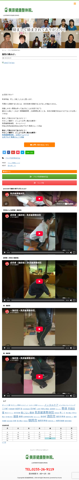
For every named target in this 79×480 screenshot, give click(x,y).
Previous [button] (2, 33)
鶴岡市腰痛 (60, 421)
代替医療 (11, 409)
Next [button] (77, 33)
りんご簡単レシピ (14, 163)
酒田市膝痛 (10, 421)
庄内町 (33, 408)
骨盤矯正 (25, 421)
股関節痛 (57, 413)
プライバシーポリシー (42, 450)
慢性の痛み (45, 409)
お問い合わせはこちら (40, 145)
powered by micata (56, 477)
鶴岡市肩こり (52, 421)
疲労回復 (17, 413)
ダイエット (41, 405)
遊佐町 (43, 416)
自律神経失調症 (28, 417)
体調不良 (19, 409)
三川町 (5, 408)
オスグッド (24, 405)
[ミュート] (71, 252)
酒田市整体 (60, 416)
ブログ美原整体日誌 (12, 158)
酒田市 (51, 416)
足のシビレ (37, 417)
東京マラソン (9, 413)
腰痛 (15, 416)
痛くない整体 (27, 412)
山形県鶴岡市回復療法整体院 (39, 463)
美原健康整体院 (44, 412)
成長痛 (52, 409)
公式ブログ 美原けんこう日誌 (13, 137)
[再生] (5, 252)
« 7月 (4, 442)
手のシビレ (58, 409)
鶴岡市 (32, 420)
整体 (64, 408)
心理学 (39, 409)
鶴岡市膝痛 (68, 421)
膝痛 (21, 416)
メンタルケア (51, 404)
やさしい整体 (16, 405)
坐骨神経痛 (26, 409)
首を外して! (12, 166)
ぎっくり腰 (6, 405)
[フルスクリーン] (74, 252)
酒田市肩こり (69, 417)
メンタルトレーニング (67, 405)
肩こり (62, 412)
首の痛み (20, 421)
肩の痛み (69, 413)
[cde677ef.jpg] (39, 76)
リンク (32, 450)
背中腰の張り (9, 417)
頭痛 (14, 421)
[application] (39, 234)
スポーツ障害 (33, 405)
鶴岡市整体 (43, 420)
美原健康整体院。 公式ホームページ (15, 135)
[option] (39, 33)
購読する (7, 171)
